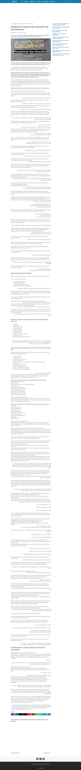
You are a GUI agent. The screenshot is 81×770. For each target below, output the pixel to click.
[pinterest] (31, 714)
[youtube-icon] (43, 759)
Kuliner (39, 1)
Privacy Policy (41, 764)
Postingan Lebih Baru (16, 752)
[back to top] (78, 767)
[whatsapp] (39, 714)
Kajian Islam (45, 1)
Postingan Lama (47, 752)
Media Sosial (32, 1)
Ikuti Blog (52, 1)
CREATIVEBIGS (42, 768)
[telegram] (47, 714)
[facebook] (15, 714)
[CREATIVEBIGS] (16, 1)
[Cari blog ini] (69, 1)
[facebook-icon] (37, 759)
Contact (36, 764)
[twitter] (23, 714)
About (33, 764)
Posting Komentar (22, 32)
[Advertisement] (40, 13)
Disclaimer (47, 764)
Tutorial (26, 1)
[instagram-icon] (40, 759)
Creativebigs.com (14, 35)
